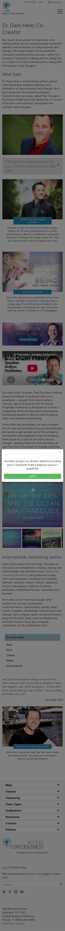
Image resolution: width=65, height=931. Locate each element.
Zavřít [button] (32, 476)
